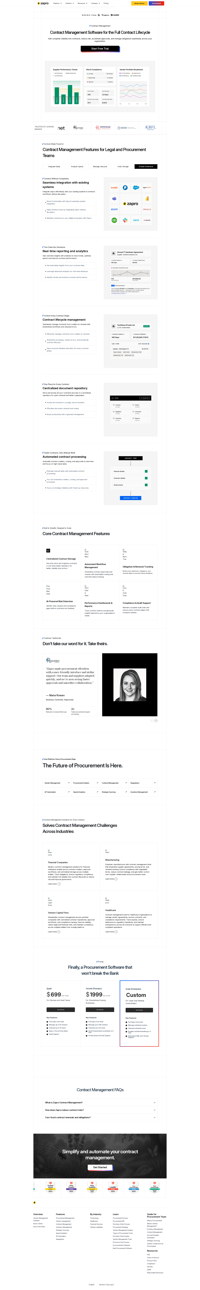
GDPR (149, 1270)
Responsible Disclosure (155, 1273)
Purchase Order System (121, 1236)
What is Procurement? (154, 1220)
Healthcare (94, 1221)
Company (94, 3)
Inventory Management (64, 1227)
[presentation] (152, 721)
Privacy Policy (152, 1261)
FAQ (148, 1254)
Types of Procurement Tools (123, 1233)
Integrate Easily (54, 166)
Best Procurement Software (122, 1248)
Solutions (68, 3)
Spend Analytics (61, 1233)
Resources (81, 3)
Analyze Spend (77, 166)
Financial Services (96, 1224)
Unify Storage (123, 166)
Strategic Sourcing (62, 1230)
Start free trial (100, 48)
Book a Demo (139, 3)
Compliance (151, 1264)
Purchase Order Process (121, 1224)
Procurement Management (65, 1218)
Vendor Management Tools (122, 1239)
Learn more (52, 884)
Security (150, 1267)
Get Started (156, 3)
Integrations (60, 1239)
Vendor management (63, 1221)
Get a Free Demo (39, 1226)
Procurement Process (120, 1218)
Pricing (106, 3)
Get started (100, 1167)
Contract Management (63, 1224)
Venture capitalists (96, 1227)
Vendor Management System (123, 1230)
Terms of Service (153, 1257)
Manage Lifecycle (100, 166)
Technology (94, 1218)
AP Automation (61, 1236)
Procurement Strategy (120, 1227)
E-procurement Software (121, 1245)
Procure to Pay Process (121, 1242)
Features (56, 3)
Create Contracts (146, 166)
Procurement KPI (118, 1221)
